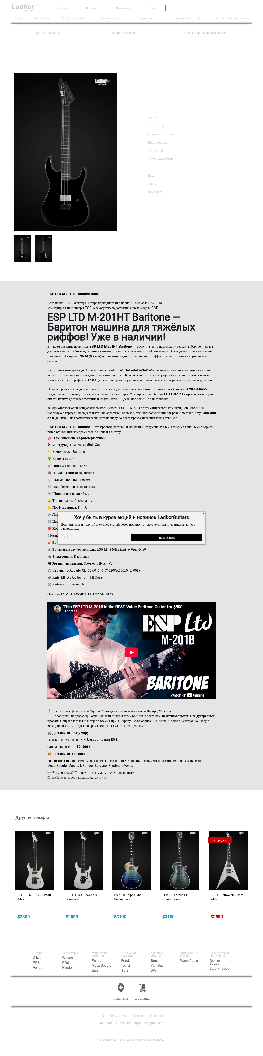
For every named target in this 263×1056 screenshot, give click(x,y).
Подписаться (167, 537)
